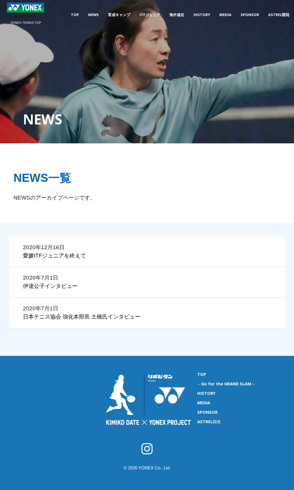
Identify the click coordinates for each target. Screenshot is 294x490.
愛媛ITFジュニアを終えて (54, 256)
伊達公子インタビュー (50, 286)
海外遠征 (176, 14)
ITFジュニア (150, 14)
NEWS (93, 14)
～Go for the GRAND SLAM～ (226, 383)
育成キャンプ (119, 14)
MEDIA (225, 14)
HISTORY (202, 14)
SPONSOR (250, 14)
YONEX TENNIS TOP (25, 22)
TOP (75, 14)
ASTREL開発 (278, 14)
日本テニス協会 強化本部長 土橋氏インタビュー (81, 317)
